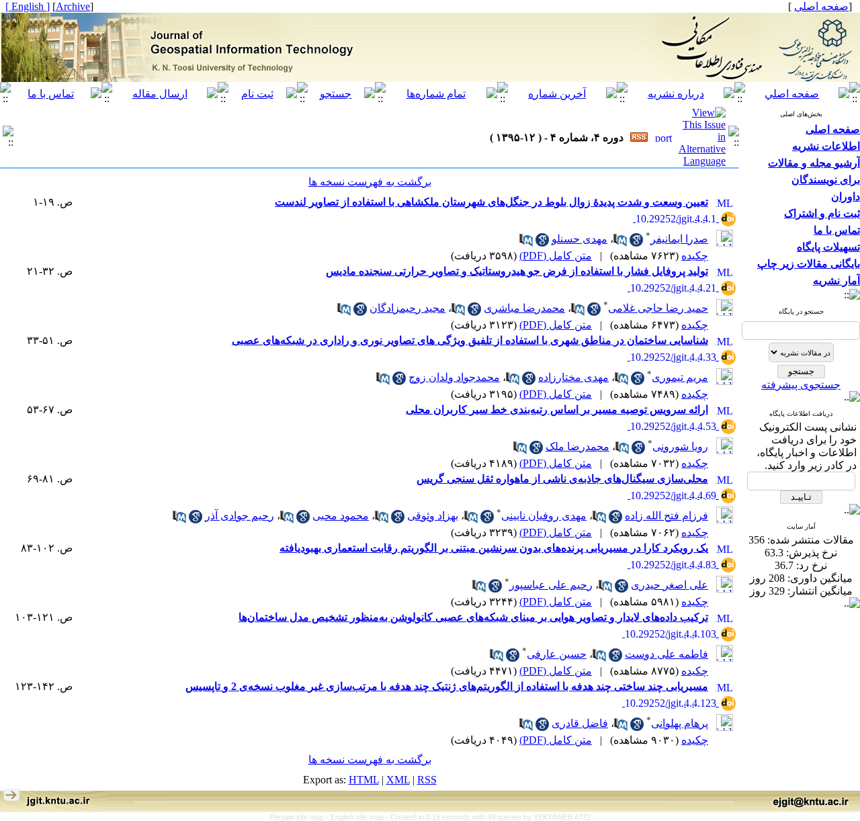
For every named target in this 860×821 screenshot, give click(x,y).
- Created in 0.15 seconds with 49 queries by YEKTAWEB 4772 (488, 817)
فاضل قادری (580, 723)
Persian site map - (300, 817)
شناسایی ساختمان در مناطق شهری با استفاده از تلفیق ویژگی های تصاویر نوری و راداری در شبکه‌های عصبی (470, 340)
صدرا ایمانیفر (679, 239)
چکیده (694, 255)
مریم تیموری (680, 377)
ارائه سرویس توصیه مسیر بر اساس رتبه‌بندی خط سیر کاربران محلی (557, 409)
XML (398, 779)
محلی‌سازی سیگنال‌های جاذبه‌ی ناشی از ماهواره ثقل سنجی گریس (562, 478)
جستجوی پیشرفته (801, 384)
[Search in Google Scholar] (636, 243)
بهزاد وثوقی (432, 515)
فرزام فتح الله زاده (666, 515)
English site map (358, 817)
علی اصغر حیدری (669, 585)
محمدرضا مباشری (524, 308)
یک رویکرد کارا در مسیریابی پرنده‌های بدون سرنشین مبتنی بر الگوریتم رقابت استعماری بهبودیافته (494, 548)
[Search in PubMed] (620, 243)
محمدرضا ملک (577, 446)
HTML (364, 779)
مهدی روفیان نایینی (544, 515)
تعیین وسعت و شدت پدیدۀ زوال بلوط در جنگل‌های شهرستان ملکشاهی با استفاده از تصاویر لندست (491, 202)
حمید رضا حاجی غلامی (658, 308)
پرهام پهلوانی (679, 723)
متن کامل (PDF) (555, 255)
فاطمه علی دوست (666, 654)
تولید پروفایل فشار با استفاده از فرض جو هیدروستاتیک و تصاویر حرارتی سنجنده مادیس (517, 271)
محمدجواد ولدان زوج (454, 377)
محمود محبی (340, 515)
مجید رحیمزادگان (407, 308)
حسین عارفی (557, 654)
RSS (427, 779)
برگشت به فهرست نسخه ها (369, 181)
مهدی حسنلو (579, 239)
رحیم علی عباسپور (551, 585)
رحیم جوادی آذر (239, 515)
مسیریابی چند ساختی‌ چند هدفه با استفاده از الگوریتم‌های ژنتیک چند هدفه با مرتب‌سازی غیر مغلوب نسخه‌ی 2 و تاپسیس (446, 686)
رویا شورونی (680, 446)
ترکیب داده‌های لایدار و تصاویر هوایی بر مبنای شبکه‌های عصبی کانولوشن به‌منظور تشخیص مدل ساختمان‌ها (473, 617)
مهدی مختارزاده (573, 377)
